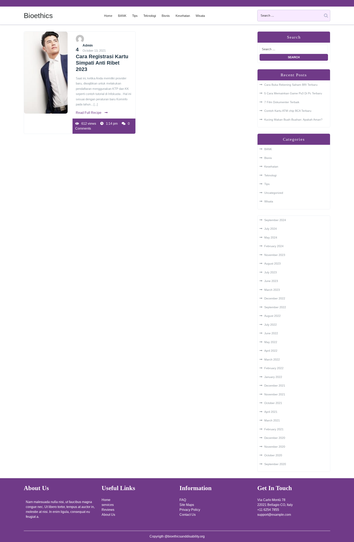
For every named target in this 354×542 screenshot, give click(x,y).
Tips (135, 15)
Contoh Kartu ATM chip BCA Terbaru (287, 110)
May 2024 (270, 237)
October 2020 (273, 455)
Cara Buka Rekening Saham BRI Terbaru (291, 84)
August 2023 (272, 263)
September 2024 (275, 220)
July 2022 (270, 324)
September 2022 (275, 307)
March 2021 (272, 420)
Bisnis (166, 15)
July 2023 (270, 272)
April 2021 (270, 411)
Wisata (200, 15)
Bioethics (38, 15)
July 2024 (270, 228)
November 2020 (274, 446)
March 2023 (272, 289)
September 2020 (275, 464)
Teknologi (149, 15)
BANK (122, 15)
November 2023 (274, 255)
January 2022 (273, 377)
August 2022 (272, 315)
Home (108, 15)
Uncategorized (273, 192)
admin (88, 45)
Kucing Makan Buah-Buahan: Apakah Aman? (293, 119)
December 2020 (274, 437)
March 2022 (272, 359)
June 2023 (271, 281)
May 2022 (270, 342)
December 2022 (274, 298)
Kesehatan (183, 15)
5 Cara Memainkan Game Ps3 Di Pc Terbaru (293, 93)
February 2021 (274, 429)
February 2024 (274, 246)
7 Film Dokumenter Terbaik (281, 102)
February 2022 (274, 368)
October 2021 (273, 403)
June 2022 (271, 333)
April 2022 (270, 350)
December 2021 (274, 385)
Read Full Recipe (88, 112)
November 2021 (274, 394)
